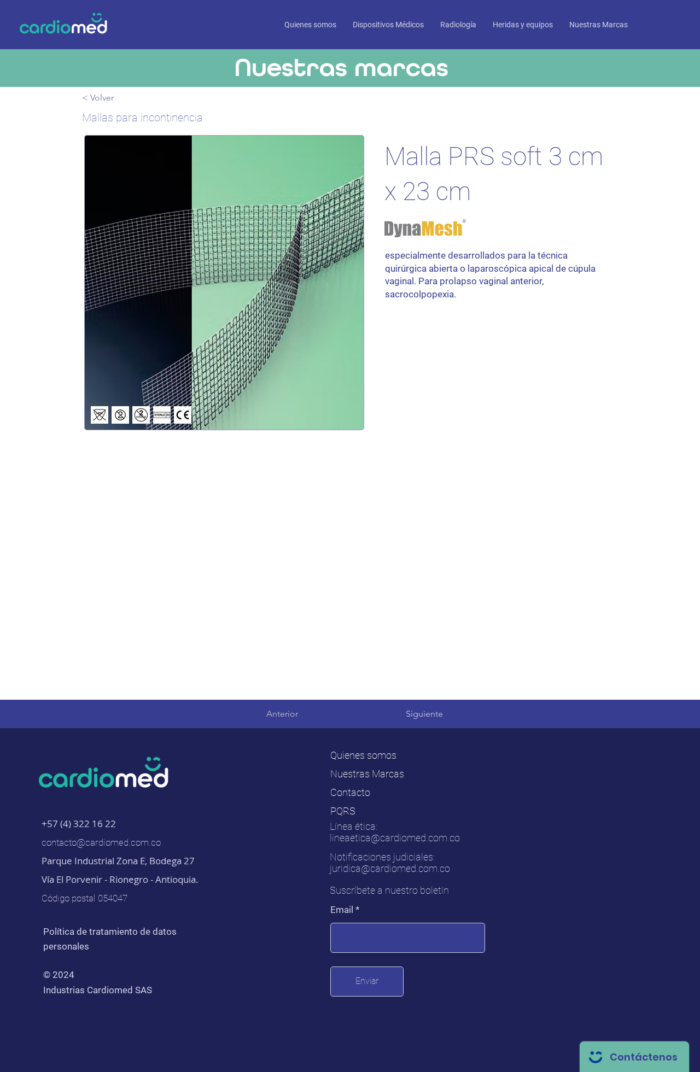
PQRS (342, 811)
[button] (598, 24)
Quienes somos (363, 755)
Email (341, 910)
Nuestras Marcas (367, 774)
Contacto (350, 792)
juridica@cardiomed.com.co (390, 868)
